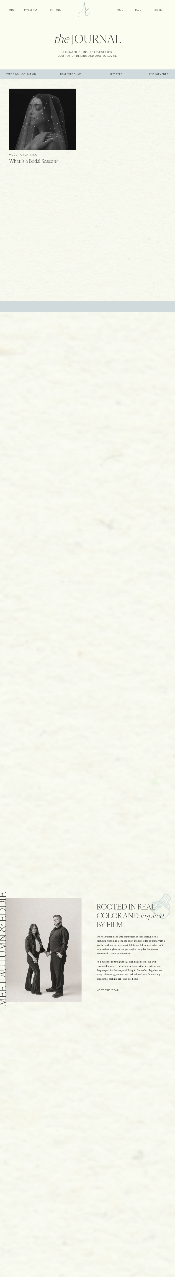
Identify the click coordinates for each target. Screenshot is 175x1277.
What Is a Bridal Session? (33, 161)
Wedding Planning (23, 154)
